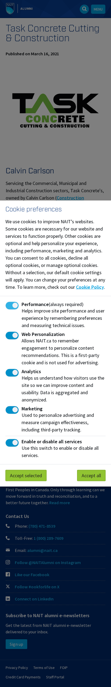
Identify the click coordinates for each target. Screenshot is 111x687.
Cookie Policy (90, 287)
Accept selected (26, 475)
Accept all (91, 475)
